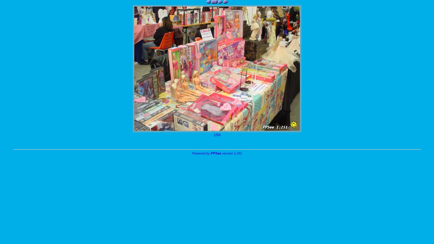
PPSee (216, 153)
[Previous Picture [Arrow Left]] (208, 2)
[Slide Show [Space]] (226, 2)
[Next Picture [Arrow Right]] (220, 2)
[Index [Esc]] (214, 2)
